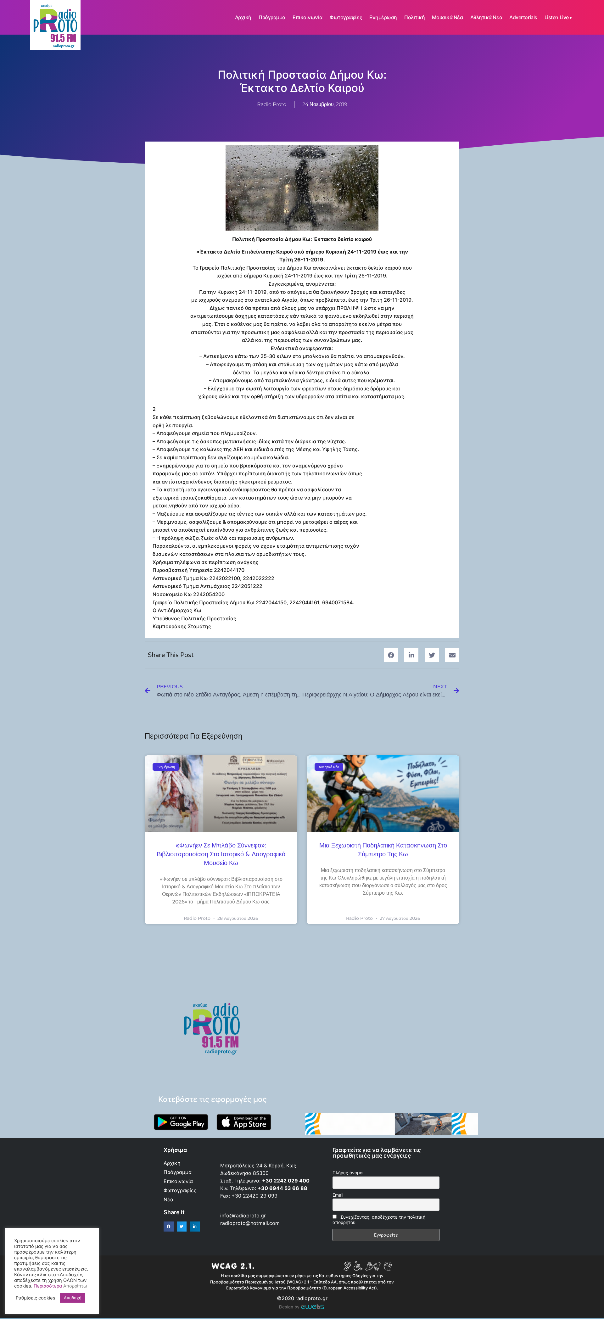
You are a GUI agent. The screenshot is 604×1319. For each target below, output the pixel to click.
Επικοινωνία (307, 17)
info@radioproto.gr (243, 1215)
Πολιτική (414, 17)
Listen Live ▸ (558, 17)
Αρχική (243, 17)
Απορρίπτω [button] (75, 1286)
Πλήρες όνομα (348, 1172)
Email (338, 1195)
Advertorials (523, 17)
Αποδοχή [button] (72, 1297)
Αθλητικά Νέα (486, 17)
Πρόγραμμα (272, 17)
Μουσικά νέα (447, 17)
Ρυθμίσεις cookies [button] (35, 1298)
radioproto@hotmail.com (250, 1223)
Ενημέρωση (383, 17)
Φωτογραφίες (346, 17)
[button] (391, 655)
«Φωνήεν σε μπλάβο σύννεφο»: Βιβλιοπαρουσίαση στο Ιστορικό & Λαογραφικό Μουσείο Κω (221, 854)
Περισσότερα (48, 1286)
